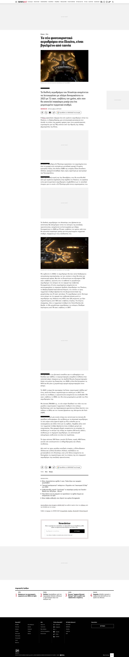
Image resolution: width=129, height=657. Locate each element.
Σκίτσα (29, 626)
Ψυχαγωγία (17, 638)
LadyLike (68, 631)
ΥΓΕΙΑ (86, 1)
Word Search (83, 511)
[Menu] (16, 2)
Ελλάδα (17, 624)
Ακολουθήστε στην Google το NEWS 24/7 (52, 505)
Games (48, 511)
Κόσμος (43, 34)
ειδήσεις (83, 505)
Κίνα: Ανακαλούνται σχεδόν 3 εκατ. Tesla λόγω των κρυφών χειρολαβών (61, 482)
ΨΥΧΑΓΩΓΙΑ (79, 1)
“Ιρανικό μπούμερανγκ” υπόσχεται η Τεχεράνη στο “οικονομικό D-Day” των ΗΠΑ (65, 486)
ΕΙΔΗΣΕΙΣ (97, 1)
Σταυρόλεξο (63, 511)
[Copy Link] (53, 112)
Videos (29, 631)
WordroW (75, 511)
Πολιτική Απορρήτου (45, 631)
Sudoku (70, 511)
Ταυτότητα (43, 626)
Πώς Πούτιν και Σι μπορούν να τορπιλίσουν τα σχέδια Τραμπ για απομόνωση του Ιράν (62, 495)
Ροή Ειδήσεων (31, 624)
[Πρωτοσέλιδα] (101, 2)
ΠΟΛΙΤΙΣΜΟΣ (71, 1)
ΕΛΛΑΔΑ (30, 1)
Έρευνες (17, 642)
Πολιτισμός (17, 635)
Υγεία (16, 640)
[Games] (109, 2)
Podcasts (30, 629)
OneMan (68, 629)
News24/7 (68, 624)
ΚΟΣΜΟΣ (50, 1)
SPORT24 (68, 626)
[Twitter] (46, 112)
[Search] (113, 2)
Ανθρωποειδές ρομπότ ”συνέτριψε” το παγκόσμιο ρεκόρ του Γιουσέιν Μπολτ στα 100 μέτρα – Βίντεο (64, 490)
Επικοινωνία (43, 633)
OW (67, 633)
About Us (43, 624)
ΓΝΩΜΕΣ (57, 1)
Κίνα (47, 34)
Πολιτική (17, 626)
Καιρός (91, 1)
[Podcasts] (107, 2)
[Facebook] (42, 112)
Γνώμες (16, 631)
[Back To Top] (112, 655)
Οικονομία (17, 633)
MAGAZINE (64, 1)
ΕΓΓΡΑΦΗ (102, 626)
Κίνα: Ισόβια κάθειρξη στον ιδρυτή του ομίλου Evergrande (61, 498)
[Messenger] (50, 112)
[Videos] (104, 2)
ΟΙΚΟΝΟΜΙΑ (44, 1)
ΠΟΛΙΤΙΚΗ (36, 1)
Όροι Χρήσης (43, 629)
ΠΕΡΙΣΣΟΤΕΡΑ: (44, 478)
